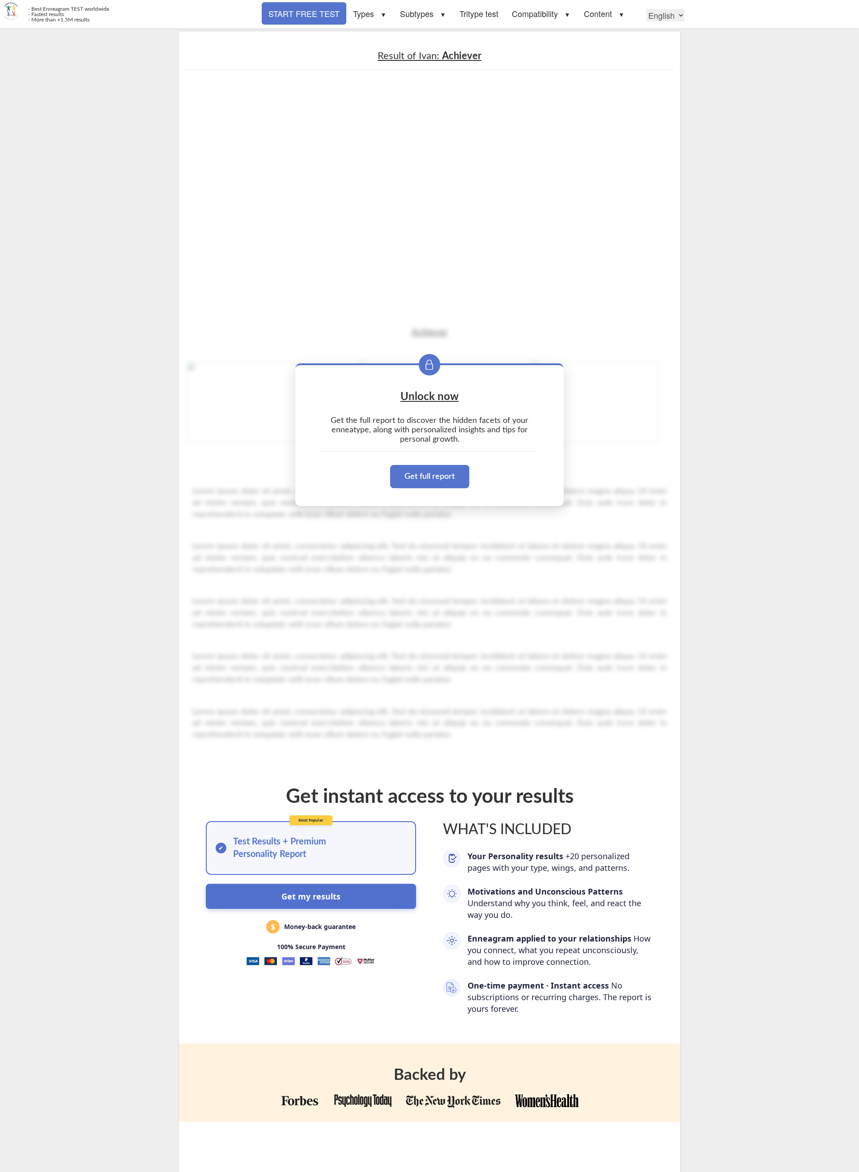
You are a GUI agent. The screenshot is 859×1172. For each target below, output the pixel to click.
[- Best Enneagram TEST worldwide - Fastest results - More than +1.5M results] (215, 11)
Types (363, 13)
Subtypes (417, 13)
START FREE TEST (304, 13)
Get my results (310, 896)
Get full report (429, 477)
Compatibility (535, 13)
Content (598, 13)
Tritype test (478, 13)
